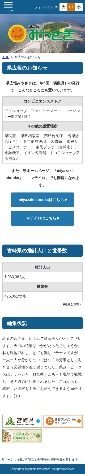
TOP (5, 57)
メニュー (8, 10)
